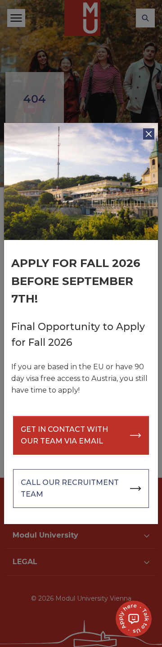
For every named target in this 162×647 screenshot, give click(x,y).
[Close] (148, 134)
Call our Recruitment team (70, 488)
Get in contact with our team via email (64, 435)
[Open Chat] (133, 618)
